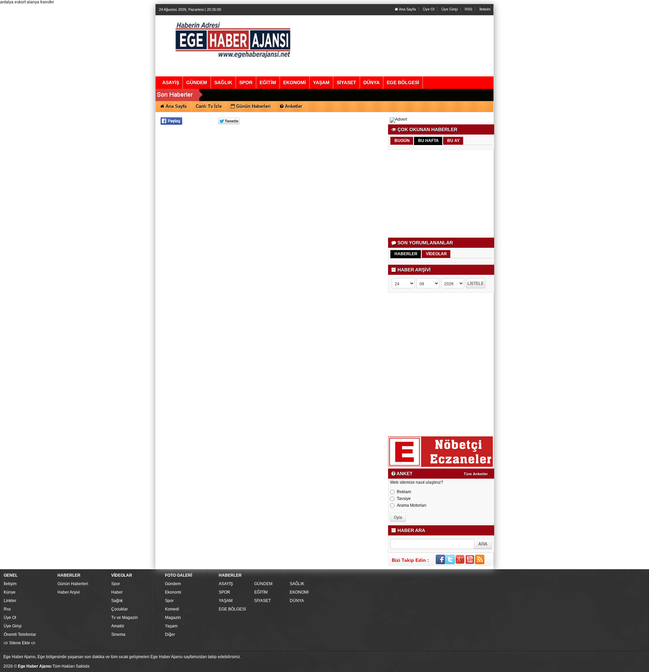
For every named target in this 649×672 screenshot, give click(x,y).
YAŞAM (226, 600)
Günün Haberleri (72, 583)
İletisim (484, 9)
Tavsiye (404, 498)
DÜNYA (297, 600)
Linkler (10, 600)
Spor (115, 583)
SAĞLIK (297, 583)
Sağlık (117, 600)
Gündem (173, 583)
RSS (468, 9)
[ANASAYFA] (232, 39)
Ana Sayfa (407, 9)
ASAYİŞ (226, 583)
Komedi (172, 609)
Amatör (117, 626)
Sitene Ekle (19, 643)
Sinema (118, 634)
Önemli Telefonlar (20, 634)
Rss (7, 609)
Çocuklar (119, 609)
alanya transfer (40, 2)
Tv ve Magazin (124, 617)
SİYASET (262, 600)
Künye (10, 592)
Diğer (170, 634)
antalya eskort (13, 2)
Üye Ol (428, 9)
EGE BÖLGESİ (232, 609)
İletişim (10, 583)
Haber (117, 592)
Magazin (173, 617)
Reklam (404, 491)
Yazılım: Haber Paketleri (568, 667)
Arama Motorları (411, 505)
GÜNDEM (263, 583)
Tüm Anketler (476, 474)
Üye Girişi (449, 9)
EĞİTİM (261, 592)
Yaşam (171, 626)
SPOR (224, 592)
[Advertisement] (442, 193)
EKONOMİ (299, 592)
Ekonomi (173, 592)
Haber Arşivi (68, 592)
